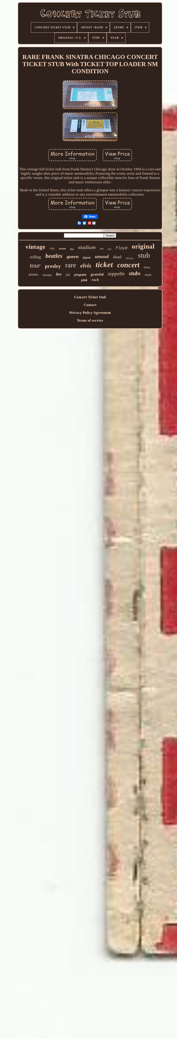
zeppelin (116, 273)
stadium (87, 247)
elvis (85, 265)
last (102, 248)
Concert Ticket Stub (90, 297)
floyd (121, 248)
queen (73, 256)
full (68, 274)
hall (109, 249)
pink (84, 280)
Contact (90, 305)
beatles (53, 255)
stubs (135, 273)
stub (144, 255)
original (143, 246)
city (52, 248)
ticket (104, 264)
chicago (130, 258)
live (59, 274)
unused (102, 256)
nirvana (47, 275)
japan (87, 257)
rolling (35, 257)
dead (117, 256)
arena (62, 248)
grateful (97, 274)
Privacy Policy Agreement (90, 313)
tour (35, 265)
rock (95, 280)
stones (33, 274)
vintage (35, 246)
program (80, 274)
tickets (147, 267)
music (148, 274)
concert (128, 265)
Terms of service (90, 320)
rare (70, 265)
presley (53, 266)
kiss (72, 249)
